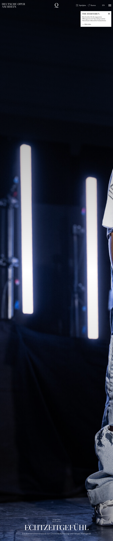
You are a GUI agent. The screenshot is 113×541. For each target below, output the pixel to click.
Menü (109, 5)
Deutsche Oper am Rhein (13, 5)
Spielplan (82, 5)
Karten (93, 5)
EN (103, 5)
